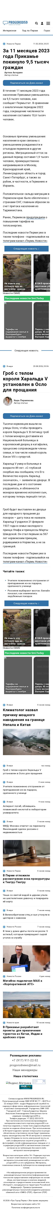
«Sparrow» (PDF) (40, 1192)
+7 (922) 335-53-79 (35, 1118)
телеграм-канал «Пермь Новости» (25, 240)
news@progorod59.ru (31, 1116)
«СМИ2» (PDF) (26, 1192)
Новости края (13, 1023)
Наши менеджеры (25, 1070)
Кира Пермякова (24, 400)
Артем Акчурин (13, 72)
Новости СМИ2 (11, 293)
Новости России (14, 927)
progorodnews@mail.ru (25, 1065)
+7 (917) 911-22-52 (25, 1060)
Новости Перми (14, 44)
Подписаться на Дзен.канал (26, 82)
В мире (10, 366)
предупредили (35, 217)
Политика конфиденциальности (26, 1208)
